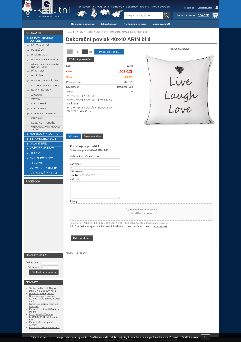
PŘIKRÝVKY (37, 71)
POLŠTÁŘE (37, 75)
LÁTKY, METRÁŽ (40, 45)
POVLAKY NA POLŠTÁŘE (44, 80)
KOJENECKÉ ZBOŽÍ (42, 148)
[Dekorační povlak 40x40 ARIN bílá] (179, 90)
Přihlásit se (189, 8)
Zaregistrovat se (205, 8)
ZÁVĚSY (35, 99)
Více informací (160, 226)
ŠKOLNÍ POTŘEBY (41, 158)
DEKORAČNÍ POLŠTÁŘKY (45, 85)
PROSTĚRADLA (39, 55)
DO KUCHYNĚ (38, 103)
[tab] (73, 136)
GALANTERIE (38, 143)
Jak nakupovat (109, 24)
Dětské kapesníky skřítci (41, 293)
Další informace (189, 337)
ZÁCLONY (36, 95)
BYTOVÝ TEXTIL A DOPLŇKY (81, 96)
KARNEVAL (37, 163)
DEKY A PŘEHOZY (41, 90)
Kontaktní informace (135, 24)
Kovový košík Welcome (41, 314)
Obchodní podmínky (82, 24)
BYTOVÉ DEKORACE (43, 138)
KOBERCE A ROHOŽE (43, 123)
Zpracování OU (161, 24)
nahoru (69, 253)
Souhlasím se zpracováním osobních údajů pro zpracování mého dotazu (113, 226)
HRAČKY (35, 153)
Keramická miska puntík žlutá (44, 327)
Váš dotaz (74, 136)
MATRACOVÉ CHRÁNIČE (44, 59)
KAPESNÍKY (37, 118)
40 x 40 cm (85, 111)
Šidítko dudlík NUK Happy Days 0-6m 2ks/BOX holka (42, 289)
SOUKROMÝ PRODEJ (43, 172)
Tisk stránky (81, 253)
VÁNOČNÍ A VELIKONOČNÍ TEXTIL (45, 128)
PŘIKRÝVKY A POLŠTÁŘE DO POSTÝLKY (45, 65)
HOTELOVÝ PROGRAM (44, 133)
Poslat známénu (92, 136)
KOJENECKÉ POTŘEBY (43, 113)
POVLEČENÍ (37, 50)
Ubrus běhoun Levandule (42, 296)
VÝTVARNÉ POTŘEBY (44, 168)
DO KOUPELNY (39, 108)
